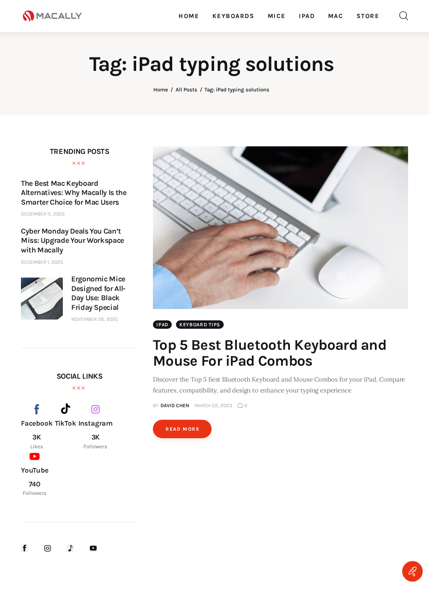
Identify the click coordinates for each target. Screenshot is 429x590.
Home (160, 89)
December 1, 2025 (42, 262)
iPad (162, 324)
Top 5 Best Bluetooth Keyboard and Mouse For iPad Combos (269, 352)
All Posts (186, 89)
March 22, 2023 (213, 405)
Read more (182, 429)
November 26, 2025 (94, 319)
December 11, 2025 (43, 214)
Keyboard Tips (199, 324)
